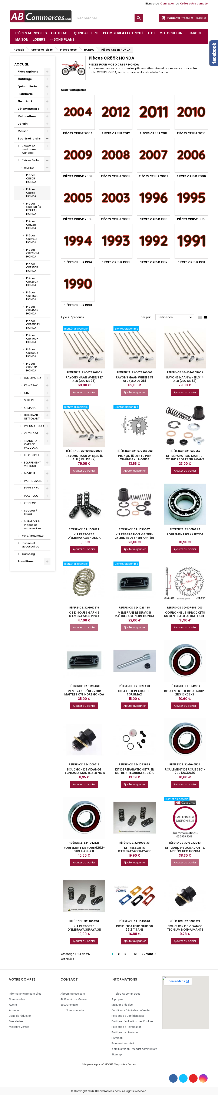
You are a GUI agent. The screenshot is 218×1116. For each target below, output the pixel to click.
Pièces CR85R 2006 (191, 176)
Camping (28, 554)
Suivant (149, 954)
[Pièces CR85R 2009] (78, 155)
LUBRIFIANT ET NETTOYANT (33, 417)
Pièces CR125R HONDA (31, 224)
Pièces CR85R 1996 (153, 219)
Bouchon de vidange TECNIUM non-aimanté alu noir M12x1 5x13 (185, 929)
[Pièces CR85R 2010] (191, 112)
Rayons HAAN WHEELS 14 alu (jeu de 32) (185, 379)
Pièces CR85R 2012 (116, 133)
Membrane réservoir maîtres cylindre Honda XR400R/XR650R (134, 615)
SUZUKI (29, 400)
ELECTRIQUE (32, 455)
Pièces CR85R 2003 (115, 219)
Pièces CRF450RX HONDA (33, 324)
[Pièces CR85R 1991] (191, 241)
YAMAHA (30, 408)
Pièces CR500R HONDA (31, 367)
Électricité (25, 101)
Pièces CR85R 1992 (153, 262)
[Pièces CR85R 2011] (153, 112)
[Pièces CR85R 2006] (191, 155)
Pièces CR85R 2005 (78, 219)
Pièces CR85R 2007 (153, 176)
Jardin (23, 124)
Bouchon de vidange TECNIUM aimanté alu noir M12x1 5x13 (84, 772)
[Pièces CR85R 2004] (78, 112)
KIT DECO (30, 503)
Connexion (167, 3)
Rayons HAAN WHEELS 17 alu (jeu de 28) (84, 379)
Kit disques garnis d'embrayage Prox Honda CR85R (84, 615)
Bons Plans (25, 561)
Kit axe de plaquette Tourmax (134, 693)
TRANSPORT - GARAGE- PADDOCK (33, 444)
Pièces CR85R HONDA (31, 192)
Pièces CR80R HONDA (31, 178)
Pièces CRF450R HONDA (32, 310)
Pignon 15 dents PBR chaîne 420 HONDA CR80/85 (134, 459)
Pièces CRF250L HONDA (31, 238)
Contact (69, 979)
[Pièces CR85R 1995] (191, 198)
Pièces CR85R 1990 (78, 305)
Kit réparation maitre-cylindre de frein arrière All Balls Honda (134, 537)
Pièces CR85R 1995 (191, 219)
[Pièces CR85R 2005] (78, 198)
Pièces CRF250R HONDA (32, 267)
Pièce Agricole (28, 72)
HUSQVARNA (32, 378)
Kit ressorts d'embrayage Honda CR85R (84, 537)
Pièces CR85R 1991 (191, 262)
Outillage (25, 79)
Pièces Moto (30, 160)
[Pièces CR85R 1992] (153, 241)
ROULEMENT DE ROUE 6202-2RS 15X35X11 (84, 849)
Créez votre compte (194, 3)
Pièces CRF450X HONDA (32, 338)
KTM (27, 393)
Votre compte (22, 979)
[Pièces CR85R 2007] (153, 155)
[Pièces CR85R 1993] (116, 241)
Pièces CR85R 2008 (115, 176)
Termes (132, 1064)
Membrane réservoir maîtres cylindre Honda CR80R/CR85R (84, 694)
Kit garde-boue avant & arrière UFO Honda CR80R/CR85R (185, 851)
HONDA (29, 168)
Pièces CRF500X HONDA (32, 352)
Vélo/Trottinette (33, 536)
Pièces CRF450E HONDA (32, 295)
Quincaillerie (27, 86)
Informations (124, 979)
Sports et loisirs (29, 138)
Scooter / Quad (30, 512)
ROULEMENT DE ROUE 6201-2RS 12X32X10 (185, 771)
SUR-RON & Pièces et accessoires (32, 524)
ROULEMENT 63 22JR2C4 (184, 534)
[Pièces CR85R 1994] (78, 241)
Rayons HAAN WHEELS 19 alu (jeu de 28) (134, 379)
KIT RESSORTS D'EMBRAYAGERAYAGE (134, 849)
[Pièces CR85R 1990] (78, 284)
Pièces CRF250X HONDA (32, 281)
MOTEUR (29, 473)
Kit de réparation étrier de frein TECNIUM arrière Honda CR (134, 772)
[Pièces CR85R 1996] (153, 198)
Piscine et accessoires (30, 545)
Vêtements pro (28, 109)
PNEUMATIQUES (34, 426)
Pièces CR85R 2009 (78, 176)
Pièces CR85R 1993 (116, 262)
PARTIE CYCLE (33, 481)
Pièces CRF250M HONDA (32, 253)
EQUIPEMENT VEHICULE (32, 464)
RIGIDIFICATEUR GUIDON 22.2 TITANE (134, 928)
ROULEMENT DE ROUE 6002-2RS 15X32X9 (185, 693)
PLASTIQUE (31, 496)
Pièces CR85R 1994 (78, 262)
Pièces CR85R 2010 (191, 133)
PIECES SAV (31, 488)
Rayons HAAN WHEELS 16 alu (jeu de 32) (84, 457)
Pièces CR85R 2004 (78, 133)
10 (135, 954)
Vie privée (119, 1064)
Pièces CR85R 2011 (153, 133)
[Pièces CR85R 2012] (116, 112)
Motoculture (27, 116)
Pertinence (175, 317)
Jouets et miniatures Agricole (29, 149)
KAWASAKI (31, 385)
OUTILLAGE (31, 433)
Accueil (21, 64)
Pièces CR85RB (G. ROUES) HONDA (34, 209)
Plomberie (25, 94)
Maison (23, 131)
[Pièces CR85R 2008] (116, 155)
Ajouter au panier (84, 392)
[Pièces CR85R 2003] (116, 198)
